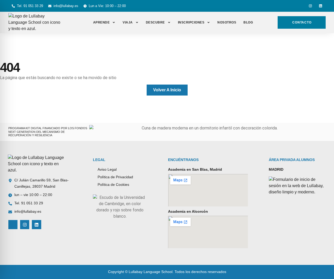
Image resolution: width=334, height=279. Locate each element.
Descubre (155, 22)
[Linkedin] (320, 6)
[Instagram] (310, 6)
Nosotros (226, 22)
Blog (248, 22)
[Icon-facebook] (300, 6)
